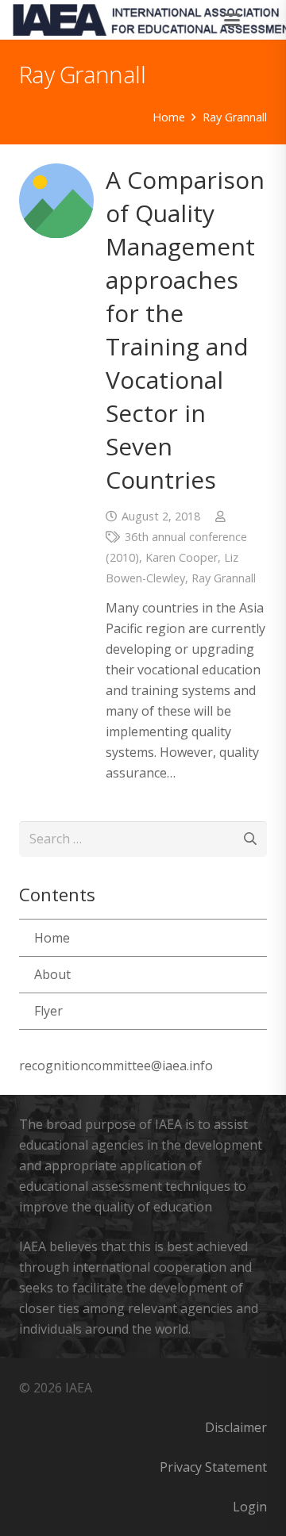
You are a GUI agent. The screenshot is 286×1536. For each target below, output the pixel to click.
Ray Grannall (223, 578)
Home (52, 938)
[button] (232, 20)
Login (250, 1506)
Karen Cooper (181, 557)
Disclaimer (236, 1427)
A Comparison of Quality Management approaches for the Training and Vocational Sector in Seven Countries (185, 329)
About (52, 974)
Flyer (48, 1011)
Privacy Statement (213, 1467)
